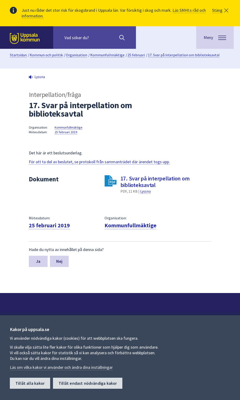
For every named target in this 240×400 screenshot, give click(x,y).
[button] (220, 10)
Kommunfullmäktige (107, 55)
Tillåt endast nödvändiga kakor (88, 383)
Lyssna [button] (39, 76)
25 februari (136, 55)
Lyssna (145, 191)
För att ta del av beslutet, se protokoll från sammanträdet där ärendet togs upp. (99, 161)
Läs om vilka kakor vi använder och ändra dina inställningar (61, 367)
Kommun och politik (46, 55)
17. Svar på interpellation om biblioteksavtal (184, 55)
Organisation (76, 55)
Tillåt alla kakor (30, 383)
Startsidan (18, 55)
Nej (59, 261)
